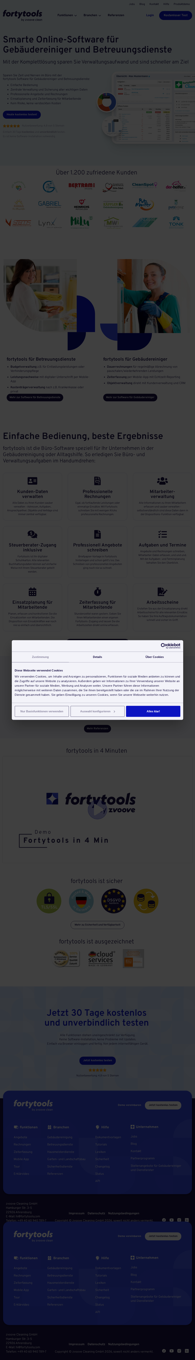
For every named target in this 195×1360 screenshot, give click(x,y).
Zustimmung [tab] (40, 657)
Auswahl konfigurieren (95, 711)
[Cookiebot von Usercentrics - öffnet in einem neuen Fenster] (163, 646)
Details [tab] (97, 657)
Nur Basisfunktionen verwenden (41, 711)
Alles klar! (153, 711)
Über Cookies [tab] (154, 657)
